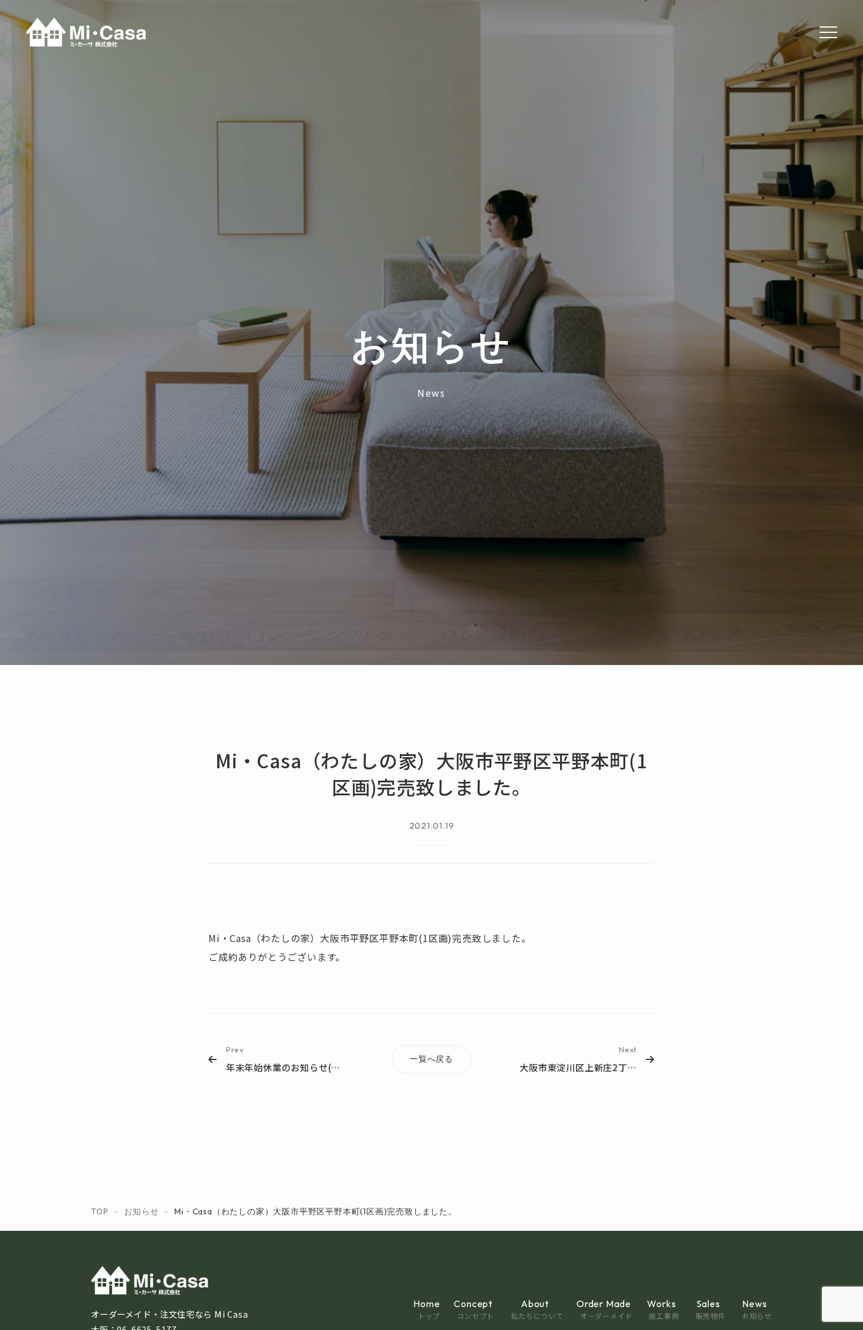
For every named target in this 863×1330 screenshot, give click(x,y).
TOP (99, 1211)
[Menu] (828, 32)
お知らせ (141, 1211)
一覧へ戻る (431, 1059)
